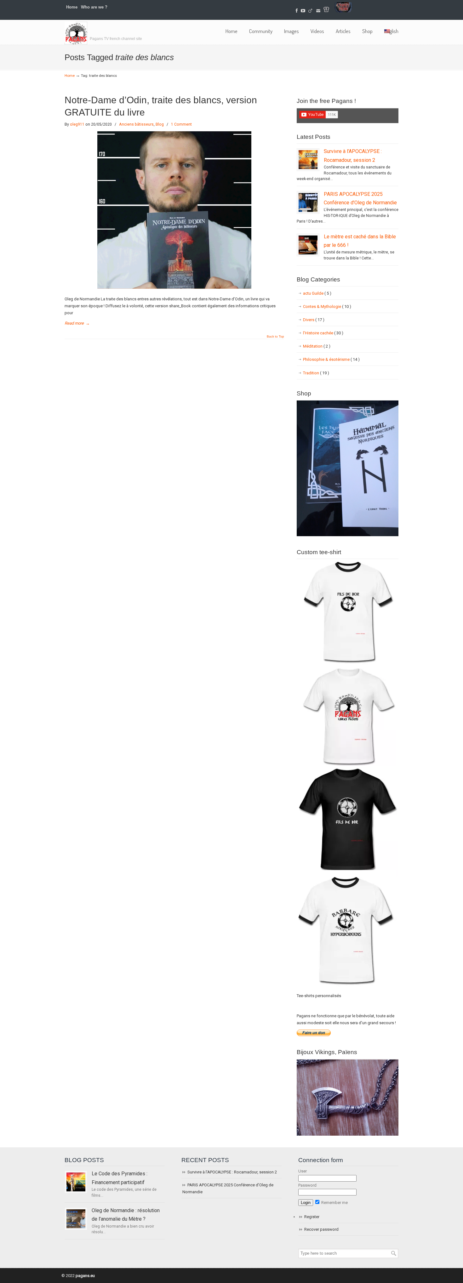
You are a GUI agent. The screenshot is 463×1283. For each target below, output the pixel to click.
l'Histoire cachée (323, 333)
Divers (313, 319)
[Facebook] (297, 11)
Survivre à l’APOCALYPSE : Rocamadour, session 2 (232, 1172)
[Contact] (318, 11)
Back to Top (275, 336)
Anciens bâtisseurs (136, 124)
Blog (160, 124)
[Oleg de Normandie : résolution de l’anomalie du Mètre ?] (75, 1218)
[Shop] (347, 534)
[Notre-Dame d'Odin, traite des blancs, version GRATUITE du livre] (174, 287)
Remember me (334, 1202)
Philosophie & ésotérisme (331, 359)
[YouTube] (303, 11)
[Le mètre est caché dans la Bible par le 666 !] (308, 245)
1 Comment (181, 124)
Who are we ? (94, 7)
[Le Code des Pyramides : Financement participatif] (75, 1181)
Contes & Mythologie (327, 306)
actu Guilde (317, 293)
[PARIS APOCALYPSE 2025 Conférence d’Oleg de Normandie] (308, 202)
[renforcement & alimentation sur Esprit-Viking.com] (343, 11)
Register (311, 1216)
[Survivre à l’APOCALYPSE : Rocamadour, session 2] (308, 159)
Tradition (316, 373)
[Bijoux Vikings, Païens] (347, 1134)
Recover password (321, 1229)
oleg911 (77, 124)
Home (71, 7)
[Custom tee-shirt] (347, 987)
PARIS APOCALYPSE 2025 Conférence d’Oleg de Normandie (227, 1188)
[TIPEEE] (310, 11)
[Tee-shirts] (326, 11)
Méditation (316, 346)
